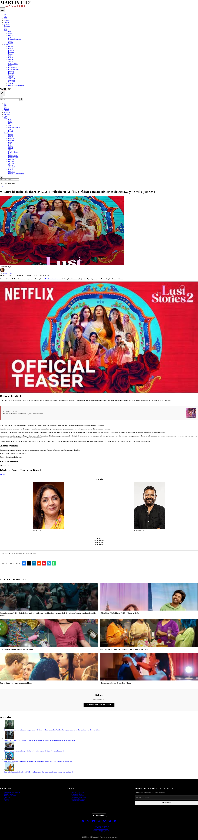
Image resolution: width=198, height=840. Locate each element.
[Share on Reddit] (39, 563)
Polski (10, 65)
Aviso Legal (101, 827)
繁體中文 (11, 83)
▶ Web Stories (99, 815)
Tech (5, 18)
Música (6, 20)
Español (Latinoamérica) (16, 85)
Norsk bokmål (13, 64)
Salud (10, 37)
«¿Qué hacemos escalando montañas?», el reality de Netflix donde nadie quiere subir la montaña (40, 761)
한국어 (10, 62)
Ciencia (6, 22)
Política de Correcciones (78, 797)
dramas (22, 553)
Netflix (2, 474)
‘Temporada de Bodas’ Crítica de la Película (115, 683)
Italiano (10, 57)
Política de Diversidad (77, 796)
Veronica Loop (7, 273)
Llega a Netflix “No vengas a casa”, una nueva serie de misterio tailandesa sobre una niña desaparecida (41, 740)
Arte (5, 28)
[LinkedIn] (93, 821)
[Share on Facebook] (24, 563)
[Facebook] (83, 821)
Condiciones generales (101, 826)
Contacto (6, 800)
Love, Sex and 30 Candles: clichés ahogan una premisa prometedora (124, 649)
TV (5, 15)
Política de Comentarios (78, 799)
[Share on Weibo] (44, 563)
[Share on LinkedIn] (34, 563)
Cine (5, 17)
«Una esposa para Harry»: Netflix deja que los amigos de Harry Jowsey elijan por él (36, 751)
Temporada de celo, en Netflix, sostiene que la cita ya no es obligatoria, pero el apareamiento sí (42, 772)
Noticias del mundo (14, 39)
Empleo (6, 799)
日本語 (10, 59)
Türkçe (10, 77)
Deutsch (11, 50)
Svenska (11, 75)
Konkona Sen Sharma (53, 279)
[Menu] (2, 9)
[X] (88, 821)
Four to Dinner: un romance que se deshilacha (16, 683)
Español (6, 44)
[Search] (2, 93)
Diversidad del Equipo (78, 800)
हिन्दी (9, 56)
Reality (6, 751)
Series (6, 740)
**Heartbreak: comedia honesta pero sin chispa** (17, 649)
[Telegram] (115, 821)
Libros (10, 35)
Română (11, 71)
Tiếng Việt (11, 78)
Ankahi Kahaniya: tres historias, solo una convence (23, 414)
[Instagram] (99, 821)
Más (5, 30)
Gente (10, 33)
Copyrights (101, 831)
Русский (11, 73)
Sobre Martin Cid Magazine (12, 792)
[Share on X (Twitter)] (29, 563)
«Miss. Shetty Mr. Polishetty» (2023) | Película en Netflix (119, 613)
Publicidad (7, 797)
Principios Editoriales (77, 792)
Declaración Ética (76, 794)
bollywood (33, 553)
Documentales (8, 730)
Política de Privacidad (101, 830)
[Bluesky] (104, 821)
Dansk (10, 54)
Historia (10, 43)
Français (11, 52)
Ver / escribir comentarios (99, 705)
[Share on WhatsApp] (54, 563)
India (27, 553)
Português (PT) (13, 67)
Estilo (10, 31)
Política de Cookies (101, 829)
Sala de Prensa (8, 794)
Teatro (10, 41)
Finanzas (7, 24)
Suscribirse (166, 803)
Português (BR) (13, 69)
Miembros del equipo (10, 796)
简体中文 (11, 81)
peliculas (17, 553)
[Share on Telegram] (49, 563)
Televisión (7, 772)
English (10, 46)
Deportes (7, 26)
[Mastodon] (109, 821)
